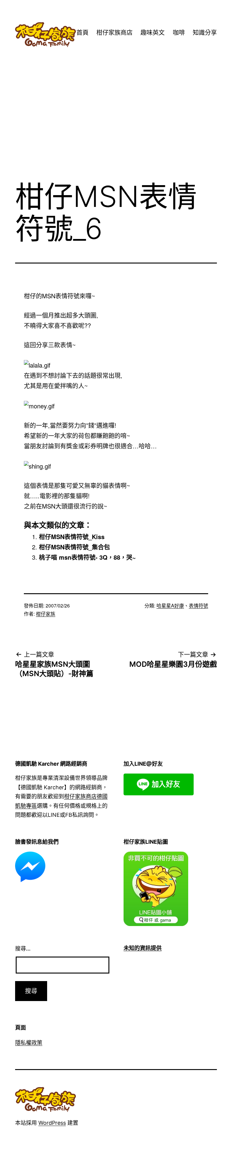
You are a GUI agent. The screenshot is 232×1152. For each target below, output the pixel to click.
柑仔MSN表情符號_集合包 (74, 546)
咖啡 (179, 32)
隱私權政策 (28, 1042)
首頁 (82, 32)
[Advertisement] (116, 126)
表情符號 (198, 605)
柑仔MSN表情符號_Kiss (72, 536)
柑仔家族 (45, 613)
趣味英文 (152, 32)
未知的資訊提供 (143, 948)
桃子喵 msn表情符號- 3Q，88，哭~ (87, 557)
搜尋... (23, 948)
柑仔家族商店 (114, 32)
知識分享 (205, 32)
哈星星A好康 (170, 605)
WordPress (52, 1123)
